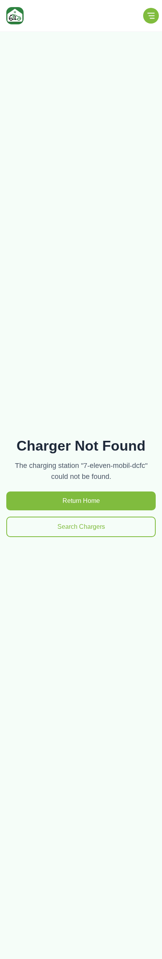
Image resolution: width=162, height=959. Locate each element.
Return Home (81, 500)
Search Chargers (81, 526)
